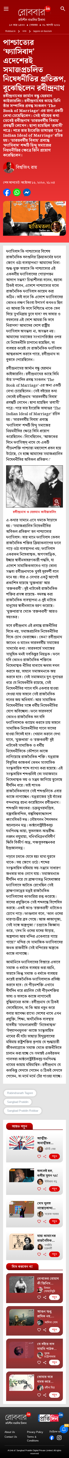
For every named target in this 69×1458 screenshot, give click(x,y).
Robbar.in (10, 31)
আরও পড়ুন (19, 1126)
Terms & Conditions (33, 1438)
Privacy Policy (35, 1432)
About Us (10, 1432)
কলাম (24, 31)
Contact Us (11, 1436)
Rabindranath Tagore (20, 1093)
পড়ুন (54, 1156)
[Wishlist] (39, 1156)
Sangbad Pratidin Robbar (22, 1110)
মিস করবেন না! (22, 1266)
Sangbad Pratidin (17, 1101)
